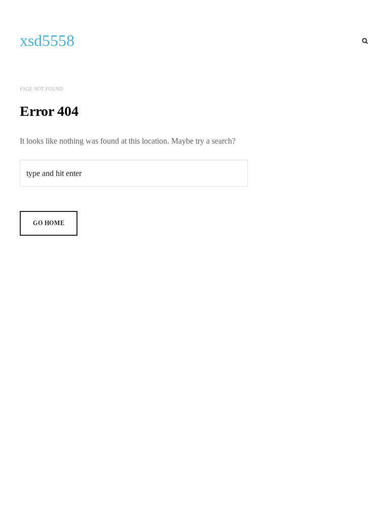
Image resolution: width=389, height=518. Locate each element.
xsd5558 (47, 40)
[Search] (365, 41)
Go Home (48, 223)
